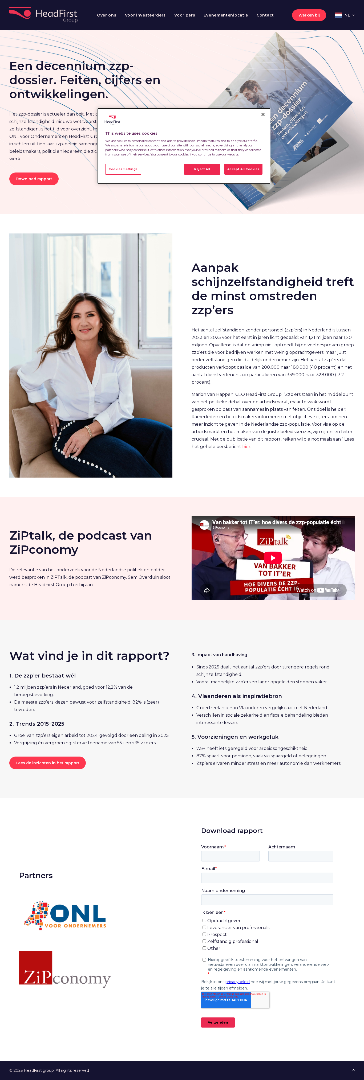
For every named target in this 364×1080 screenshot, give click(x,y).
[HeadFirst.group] (44, 15)
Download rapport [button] (34, 178)
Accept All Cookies (243, 169)
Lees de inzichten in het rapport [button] (47, 763)
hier (246, 446)
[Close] (263, 114)
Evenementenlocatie (226, 15)
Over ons (106, 15)
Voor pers (184, 15)
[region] (183, 146)
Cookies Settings (123, 169)
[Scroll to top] (353, 1069)
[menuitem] (106, 15)
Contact (265, 15)
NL (347, 15)
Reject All (202, 169)
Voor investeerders (145, 15)
